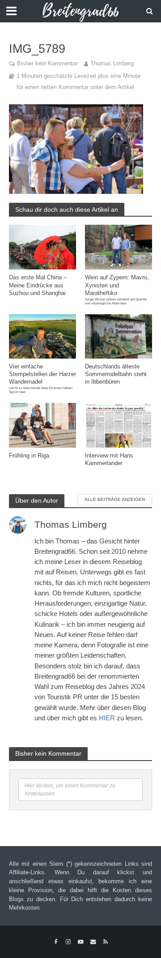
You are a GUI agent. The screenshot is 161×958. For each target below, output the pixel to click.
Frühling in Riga (29, 456)
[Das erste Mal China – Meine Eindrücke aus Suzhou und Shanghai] (42, 246)
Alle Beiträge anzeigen (115, 499)
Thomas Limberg (112, 63)
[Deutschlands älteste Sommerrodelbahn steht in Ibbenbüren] (118, 335)
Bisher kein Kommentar (47, 63)
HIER (107, 718)
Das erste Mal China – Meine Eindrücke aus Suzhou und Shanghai (38, 285)
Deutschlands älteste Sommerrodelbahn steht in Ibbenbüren (116, 374)
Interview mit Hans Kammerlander (109, 459)
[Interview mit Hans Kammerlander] (118, 424)
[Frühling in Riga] (42, 424)
